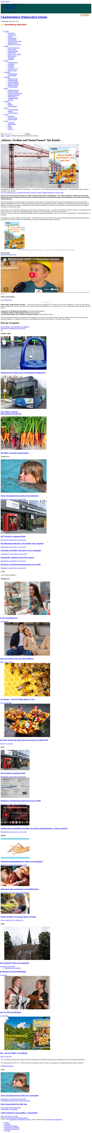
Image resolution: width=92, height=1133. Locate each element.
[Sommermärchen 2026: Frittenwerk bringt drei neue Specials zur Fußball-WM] (27, 736)
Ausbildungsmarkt (13, 98)
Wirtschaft (7, 72)
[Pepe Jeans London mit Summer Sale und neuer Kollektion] (27, 655)
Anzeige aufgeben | (9, 8)
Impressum (7, 1124)
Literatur (57, 192)
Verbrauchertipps (13, 87)
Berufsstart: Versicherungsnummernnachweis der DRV (21, 564)
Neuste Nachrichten (13, 48)
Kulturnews (11, 116)
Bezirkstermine (12, 38)
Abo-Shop (7, 1130)
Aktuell (6, 31)
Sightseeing (11, 57)
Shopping (7, 77)
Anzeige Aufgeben (13, 90)
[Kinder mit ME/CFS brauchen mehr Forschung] (15, 913)
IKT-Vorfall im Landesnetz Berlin (13, 536)
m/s (2, 920)
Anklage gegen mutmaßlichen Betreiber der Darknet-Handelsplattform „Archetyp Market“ (34, 828)
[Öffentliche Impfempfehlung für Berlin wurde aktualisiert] (15, 858)
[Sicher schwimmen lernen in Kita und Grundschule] (24, 492)
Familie (10, 127)
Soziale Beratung (13, 113)
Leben (6, 121)
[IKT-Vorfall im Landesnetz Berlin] (24, 533)
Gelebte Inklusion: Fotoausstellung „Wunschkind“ (19, 1113)
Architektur (11, 64)
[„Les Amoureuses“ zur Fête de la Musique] (27, 1009)
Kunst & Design (12, 118)
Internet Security (12, 43)
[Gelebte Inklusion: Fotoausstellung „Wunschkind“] (9, 1109)
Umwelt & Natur (13, 69)
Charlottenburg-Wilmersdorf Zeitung (24, 17)
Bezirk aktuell (12, 49)
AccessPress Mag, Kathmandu (53, 1119)
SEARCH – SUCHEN (14, 44)
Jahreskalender (12, 39)
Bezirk (6, 46)
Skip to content (5, 1)
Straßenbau (11, 65)
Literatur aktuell (12, 119)
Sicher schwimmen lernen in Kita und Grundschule (19, 496)
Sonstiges (10, 100)
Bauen (6, 61)
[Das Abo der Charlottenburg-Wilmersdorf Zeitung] (14, 1118)
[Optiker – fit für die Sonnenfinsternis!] (27, 614)
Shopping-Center (13, 78)
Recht (6, 108)
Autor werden (8, 9)
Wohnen (10, 111)
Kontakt (6, 1122)
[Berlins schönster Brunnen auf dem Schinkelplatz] (12, 968)
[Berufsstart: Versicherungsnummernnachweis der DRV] (15, 797)
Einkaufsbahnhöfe (13, 82)
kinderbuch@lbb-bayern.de (8, 254)
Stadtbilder (11, 59)
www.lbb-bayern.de (6, 300)
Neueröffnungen (12, 74)
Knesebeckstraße (13, 80)
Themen (6, 101)
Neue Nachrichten (13, 109)
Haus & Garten (12, 70)
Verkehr (10, 36)
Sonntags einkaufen (13, 83)
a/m (2, 192)
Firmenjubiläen (12, 75)
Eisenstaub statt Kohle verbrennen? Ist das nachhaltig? (21, 550)
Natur (9, 103)
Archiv (3, 575)
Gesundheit (11, 122)
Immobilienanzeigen (13, 95)
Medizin (10, 105)
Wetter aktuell (12, 35)
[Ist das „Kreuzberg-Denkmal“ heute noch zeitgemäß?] (27, 959)
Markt (6, 88)
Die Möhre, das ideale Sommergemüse (15, 453)
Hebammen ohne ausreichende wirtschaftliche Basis (20, 889)
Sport (9, 126)
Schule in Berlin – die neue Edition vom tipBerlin (15, 327)
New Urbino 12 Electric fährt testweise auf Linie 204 (11, 413)
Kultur (6, 114)
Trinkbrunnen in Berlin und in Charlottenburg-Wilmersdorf (23, 373)
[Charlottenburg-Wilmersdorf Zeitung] (5, 30)
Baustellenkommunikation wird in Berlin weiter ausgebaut (22, 543)
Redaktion (4, 499)
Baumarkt (33, 192)
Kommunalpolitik (13, 51)
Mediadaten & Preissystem (11, 1129)
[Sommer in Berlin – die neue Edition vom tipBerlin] (27, 1049)
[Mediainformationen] (7, 1066)
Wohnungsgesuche (13, 92)
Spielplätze (11, 67)
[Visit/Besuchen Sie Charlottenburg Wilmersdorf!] (14, 25)
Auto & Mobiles (12, 106)
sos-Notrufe (11, 33)
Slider (62, 192)
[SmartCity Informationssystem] (84, 15)
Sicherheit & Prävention (14, 41)
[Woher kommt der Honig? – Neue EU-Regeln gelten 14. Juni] (27, 696)
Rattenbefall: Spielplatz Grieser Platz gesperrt (17, 557)
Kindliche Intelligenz (48, 192)
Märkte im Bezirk (13, 85)
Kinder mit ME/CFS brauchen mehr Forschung (18, 917)
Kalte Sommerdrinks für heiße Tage (14, 1104)
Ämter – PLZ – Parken (14, 54)
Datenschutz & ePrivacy (11, 1126)
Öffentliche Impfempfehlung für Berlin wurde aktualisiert (22, 861)
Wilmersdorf (4, 554)
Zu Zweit (10, 129)
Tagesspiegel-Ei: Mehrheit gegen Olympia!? (13, 328)
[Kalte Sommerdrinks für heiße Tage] (15, 1100)
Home (2, 136)
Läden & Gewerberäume (15, 93)
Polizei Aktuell (12, 56)
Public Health (12, 124)
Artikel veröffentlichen (10, 6)
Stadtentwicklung (13, 62)
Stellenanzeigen (12, 96)
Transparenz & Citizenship (11, 1127)
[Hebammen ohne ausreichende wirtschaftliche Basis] (15, 885)
